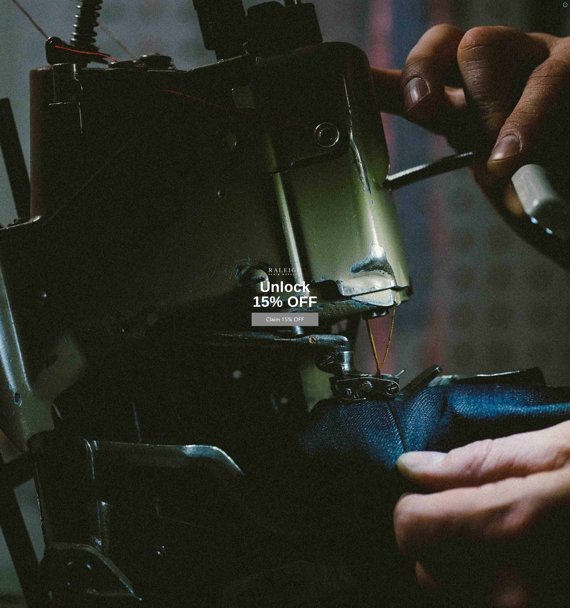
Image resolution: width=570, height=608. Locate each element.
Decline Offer (285, 331)
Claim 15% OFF (285, 319)
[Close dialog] (565, 5)
